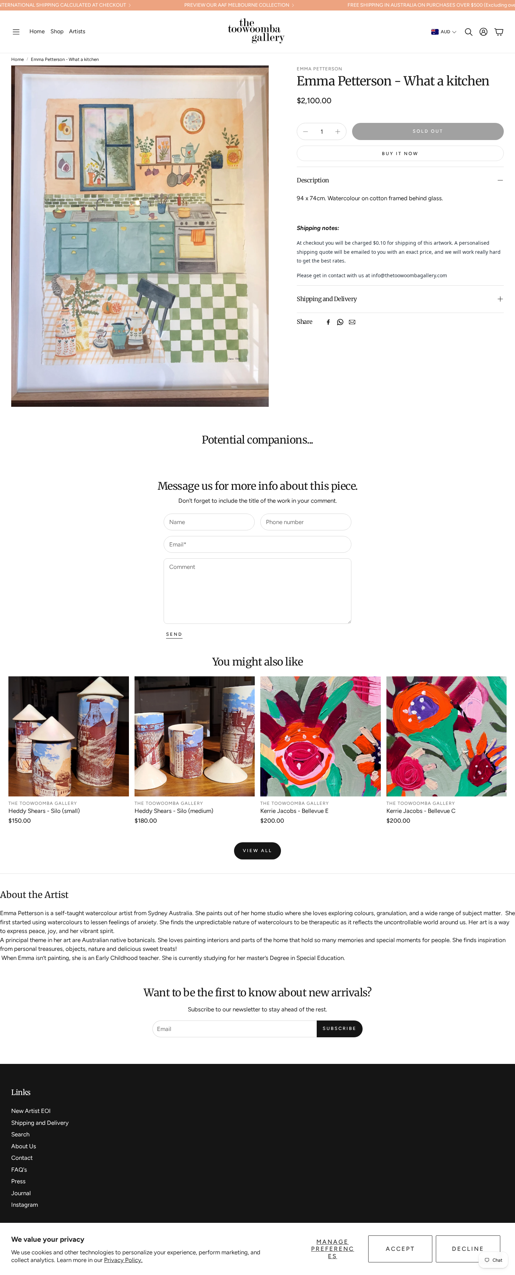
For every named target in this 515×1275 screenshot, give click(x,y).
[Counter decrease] (305, 131)
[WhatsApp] (340, 322)
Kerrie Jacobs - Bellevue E (294, 810)
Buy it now (400, 153)
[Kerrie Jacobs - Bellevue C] (446, 736)
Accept (400, 1248)
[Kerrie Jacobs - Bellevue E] (320, 736)
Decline (468, 1248)
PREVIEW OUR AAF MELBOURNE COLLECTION (236, 5)
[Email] (352, 322)
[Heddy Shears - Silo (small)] (68, 736)
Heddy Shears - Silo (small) (44, 810)
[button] (16, 32)
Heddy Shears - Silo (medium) (174, 810)
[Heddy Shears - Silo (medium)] (195, 736)
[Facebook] (328, 322)
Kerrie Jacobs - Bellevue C (420, 810)
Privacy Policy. (123, 1259)
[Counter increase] (337, 131)
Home (17, 59)
